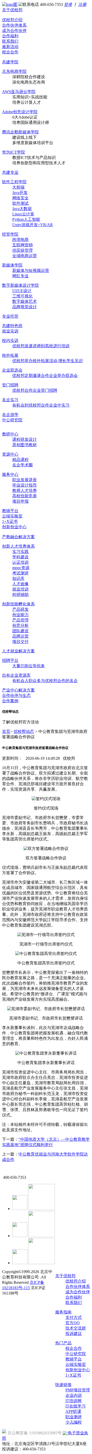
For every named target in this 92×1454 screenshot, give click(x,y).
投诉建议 (73, 1333)
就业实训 (10, 331)
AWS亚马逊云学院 (19, 91)
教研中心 (10, 434)
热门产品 (63, 1343)
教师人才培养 (24, 490)
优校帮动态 (24, 731)
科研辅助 (20, 594)
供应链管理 (22, 250)
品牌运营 (20, 636)
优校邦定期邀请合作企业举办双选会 (45, 375)
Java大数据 (22, 208)
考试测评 (20, 573)
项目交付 (20, 641)
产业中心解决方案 (18, 690)
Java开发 (20, 192)
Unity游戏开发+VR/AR (32, 225)
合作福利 (10, 36)
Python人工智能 (26, 219)
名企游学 (10, 414)
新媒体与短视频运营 (30, 270)
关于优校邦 (12, 10)
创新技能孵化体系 (18, 604)
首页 (6, 731)
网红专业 (20, 276)
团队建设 (20, 631)
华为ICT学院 (13, 152)
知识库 (18, 578)
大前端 (18, 187)
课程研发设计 (24, 439)
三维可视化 (22, 296)
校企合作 (10, 52)
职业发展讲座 (24, 480)
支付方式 (73, 1317)
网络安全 (20, 198)
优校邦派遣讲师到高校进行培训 (41, 346)
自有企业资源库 (16, 675)
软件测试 (20, 203)
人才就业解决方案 (18, 651)
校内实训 (10, 340)
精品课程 (20, 459)
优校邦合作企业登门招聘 (34, 390)
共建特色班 (12, 326)
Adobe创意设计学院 (20, 112)
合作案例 (10, 701)
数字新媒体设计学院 (20, 285)
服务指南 (63, 1312)
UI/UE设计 (21, 291)
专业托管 (10, 316)
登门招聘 (10, 385)
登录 (68, 4)
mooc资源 (20, 568)
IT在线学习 (75, 1406)
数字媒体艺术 (24, 301)
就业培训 (20, 589)
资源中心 (10, 454)
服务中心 (10, 474)
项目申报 (20, 501)
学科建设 (20, 557)
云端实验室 (12, 516)
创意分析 (20, 625)
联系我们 (10, 41)
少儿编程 (73, 1422)
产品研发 (20, 609)
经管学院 (10, 234)
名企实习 (10, 400)
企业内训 (73, 1395)
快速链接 (63, 1384)
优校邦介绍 (12, 20)
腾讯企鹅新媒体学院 (20, 132)
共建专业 (10, 172)
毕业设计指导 (24, 485)
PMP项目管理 (77, 1390)
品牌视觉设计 (24, 307)
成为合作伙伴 (14, 30)
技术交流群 (75, 1328)
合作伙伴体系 (14, 25)
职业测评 (73, 1417)
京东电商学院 (14, 71)
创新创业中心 (14, 527)
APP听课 (73, 1411)
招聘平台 (10, 660)
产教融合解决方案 (18, 537)
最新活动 (10, 46)
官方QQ (72, 1323)
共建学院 (10, 62)
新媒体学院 (12, 265)
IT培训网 (73, 1401)
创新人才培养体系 (18, 546)
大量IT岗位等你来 (28, 666)
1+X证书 (10, 521)
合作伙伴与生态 (16, 695)
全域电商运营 (24, 255)
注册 (82, 4)
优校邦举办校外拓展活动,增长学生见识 (47, 361)
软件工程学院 (14, 182)
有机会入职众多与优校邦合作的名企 (45, 680)
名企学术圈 (22, 465)
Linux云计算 (23, 214)
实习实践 (20, 551)
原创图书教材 (24, 445)
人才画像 (20, 584)
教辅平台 (10, 511)
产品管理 (20, 620)
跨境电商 (20, 239)
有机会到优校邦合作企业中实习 (41, 405)
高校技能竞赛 (24, 496)
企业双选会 (12, 370)
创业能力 (20, 615)
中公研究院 (12, 420)
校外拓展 (10, 355)
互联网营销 (22, 245)
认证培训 (20, 562)
